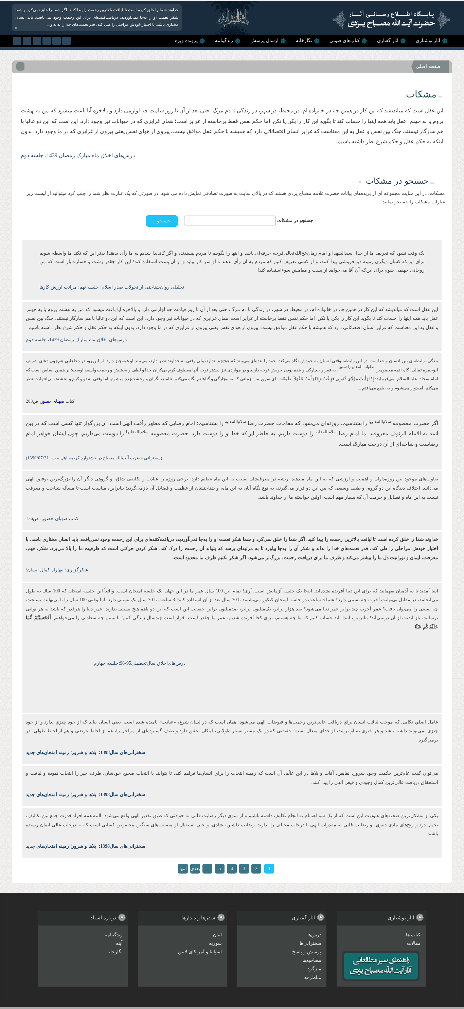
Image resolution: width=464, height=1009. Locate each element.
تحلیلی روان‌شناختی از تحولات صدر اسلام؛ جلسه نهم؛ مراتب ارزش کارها (111, 287)
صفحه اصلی (428, 66)
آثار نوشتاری (428, 40)
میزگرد (314, 968)
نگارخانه (304, 40)
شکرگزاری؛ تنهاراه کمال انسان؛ (57, 569)
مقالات (414, 943)
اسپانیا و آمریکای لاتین (200, 951)
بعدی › (195, 870)
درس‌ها (314, 934)
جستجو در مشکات (295, 220)
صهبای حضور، (53, 518)
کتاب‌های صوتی (344, 40)
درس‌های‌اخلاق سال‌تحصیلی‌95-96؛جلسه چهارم (139, 663)
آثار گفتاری (387, 40)
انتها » (183, 870)
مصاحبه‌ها (311, 960)
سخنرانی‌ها (310, 943)
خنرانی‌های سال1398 (120, 752)
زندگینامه (224, 40)
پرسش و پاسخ (306, 951)
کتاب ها (413, 934)
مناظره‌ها (312, 977)
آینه (119, 943)
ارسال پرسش (264, 40)
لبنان (217, 934)
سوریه (215, 943)
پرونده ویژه (186, 40)
